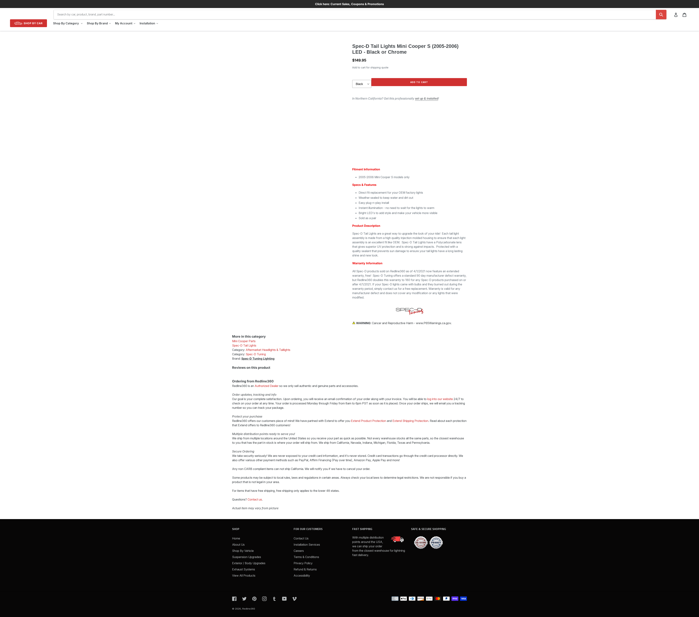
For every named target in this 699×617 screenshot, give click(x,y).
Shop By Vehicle (243, 551)
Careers (299, 551)
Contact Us (301, 538)
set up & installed (426, 98)
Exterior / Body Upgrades (248, 563)
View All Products (243, 575)
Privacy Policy (303, 563)
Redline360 (248, 608)
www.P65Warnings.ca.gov (433, 323)
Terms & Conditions (306, 557)
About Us (238, 544)
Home (236, 538)
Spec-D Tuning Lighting (258, 358)
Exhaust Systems (243, 569)
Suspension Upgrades (246, 557)
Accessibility (302, 575)
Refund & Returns (305, 569)
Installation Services (307, 544)
